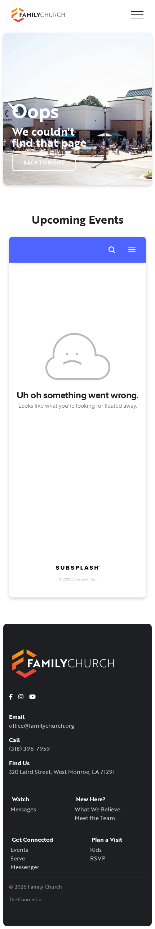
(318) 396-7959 (29, 748)
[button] (137, 15)
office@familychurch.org (41, 725)
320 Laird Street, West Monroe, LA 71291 (62, 771)
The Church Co (25, 899)
